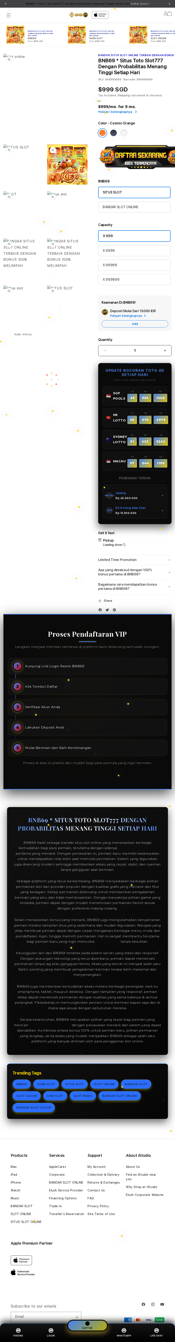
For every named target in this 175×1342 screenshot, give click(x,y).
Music (15, 1198)
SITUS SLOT (112, 192)
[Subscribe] (76, 1317)
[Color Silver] (123, 133)
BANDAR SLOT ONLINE (120, 207)
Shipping (124, 95)
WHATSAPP (124, 1335)
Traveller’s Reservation (66, 1214)
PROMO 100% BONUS (137, 848)
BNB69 (21, 1084)
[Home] (78, 15)
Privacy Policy (98, 1206)
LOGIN (51, 1335)
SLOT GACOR (26, 1095)
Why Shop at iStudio (141, 1187)
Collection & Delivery (104, 1174)
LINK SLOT (55, 1095)
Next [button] (169, 4)
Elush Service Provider (66, 1190)
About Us (133, 1166)
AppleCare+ (58, 1166)
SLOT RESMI (83, 1095)
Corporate (57, 1174)
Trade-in (55, 1206)
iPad (14, 1174)
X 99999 (110, 265)
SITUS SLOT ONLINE (26, 1222)
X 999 (108, 236)
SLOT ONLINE (107, 941)
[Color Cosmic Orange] (102, 133)
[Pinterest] (115, 611)
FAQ (91, 1198)
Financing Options (63, 1198)
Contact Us (96, 1190)
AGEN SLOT (46, 1084)
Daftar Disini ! (140, 3)
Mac (14, 1166)
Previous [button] (5, 4)
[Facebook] (101, 611)
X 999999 (111, 280)
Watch (15, 1190)
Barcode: (130, 79)
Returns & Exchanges (104, 1182)
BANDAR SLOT (136, 1084)
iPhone (16, 1182)
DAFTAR (87, 1328)
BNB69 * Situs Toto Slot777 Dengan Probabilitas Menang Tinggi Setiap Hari (87, 3)
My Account (97, 1166)
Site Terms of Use (101, 1214)
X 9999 (109, 251)
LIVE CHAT (156, 1335)
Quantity (105, 340)
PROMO (18, 1335)
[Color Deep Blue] (113, 133)
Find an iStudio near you (141, 1177)
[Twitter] (108, 611)
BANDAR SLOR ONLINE (50, 1025)
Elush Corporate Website (145, 1195)
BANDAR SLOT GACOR (33, 1107)
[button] (8, 15)
